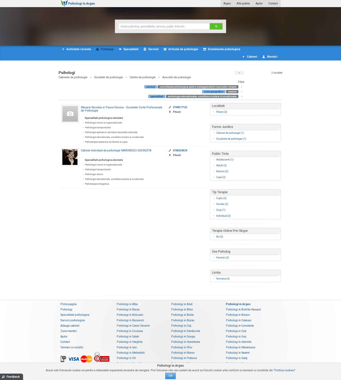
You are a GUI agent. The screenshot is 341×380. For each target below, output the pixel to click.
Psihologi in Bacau (128, 309)
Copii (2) (221, 177)
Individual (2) (223, 215)
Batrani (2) (222, 171)
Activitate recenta (78, 49)
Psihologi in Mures (183, 352)
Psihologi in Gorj (236, 336)
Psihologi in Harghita (129, 342)
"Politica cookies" (284, 370)
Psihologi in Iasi (127, 347)
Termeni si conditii (71, 347)
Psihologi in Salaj (236, 358)
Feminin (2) (222, 257)
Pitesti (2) (221, 111)
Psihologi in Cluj (181, 325)
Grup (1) (220, 210)
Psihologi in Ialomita (238, 342)
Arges (227, 3)
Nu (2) (219, 236)
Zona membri (68, 331)
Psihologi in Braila (182, 314)
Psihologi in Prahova (184, 358)
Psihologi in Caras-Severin (133, 325)
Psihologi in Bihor (182, 309)
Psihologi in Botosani (130, 314)
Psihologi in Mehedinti (131, 352)
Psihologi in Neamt (238, 352)
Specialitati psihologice (75, 314)
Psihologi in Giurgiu (183, 336)
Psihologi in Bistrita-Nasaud (243, 309)
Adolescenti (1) (224, 159)
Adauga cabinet (69, 325)
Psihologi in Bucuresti (130, 320)
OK (170, 376)
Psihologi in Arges (238, 304)
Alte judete (243, 3)
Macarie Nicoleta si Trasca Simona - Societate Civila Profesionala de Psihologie (121, 109)
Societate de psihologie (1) (231, 138)
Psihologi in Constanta (240, 325)
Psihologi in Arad (181, 304)
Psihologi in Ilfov (181, 347)
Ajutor (259, 3)
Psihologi (66, 309)
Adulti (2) (221, 165)
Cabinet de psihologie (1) (230, 132)
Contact (273, 3)
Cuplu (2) (221, 198)
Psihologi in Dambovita (185, 331)
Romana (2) (223, 278)
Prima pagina (68, 304)
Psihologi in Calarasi (238, 320)
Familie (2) (222, 204)
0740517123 (180, 107)
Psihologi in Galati (128, 336)
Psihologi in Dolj (236, 331)
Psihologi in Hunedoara (185, 342)
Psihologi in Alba (127, 304)
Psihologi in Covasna (130, 331)
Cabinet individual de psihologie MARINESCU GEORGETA (116, 150)
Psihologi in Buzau (182, 320)
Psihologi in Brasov (238, 314)
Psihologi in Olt (126, 358)
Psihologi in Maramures (240, 347)
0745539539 (180, 150)
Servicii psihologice (72, 320)
